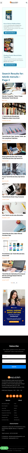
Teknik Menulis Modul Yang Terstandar (13, 197)
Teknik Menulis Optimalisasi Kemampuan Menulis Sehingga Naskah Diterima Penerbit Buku (13, 275)
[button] (1, 2)
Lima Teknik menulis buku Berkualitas (12, 215)
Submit (14, 366)
